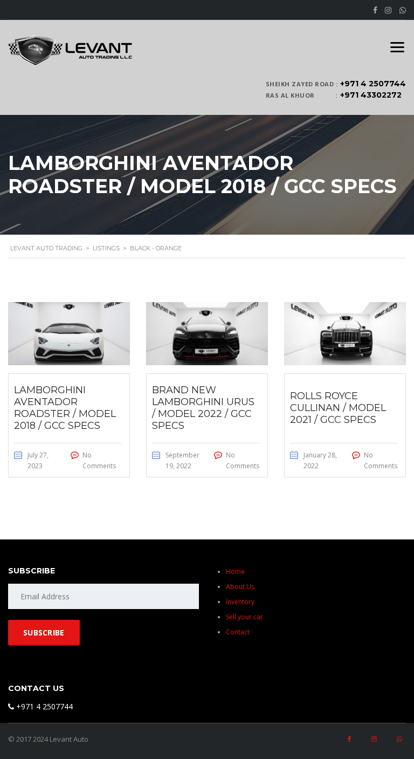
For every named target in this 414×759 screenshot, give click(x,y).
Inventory (240, 601)
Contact (238, 632)
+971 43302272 (371, 95)
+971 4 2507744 (373, 83)
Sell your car (244, 616)
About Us (240, 586)
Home (235, 571)
